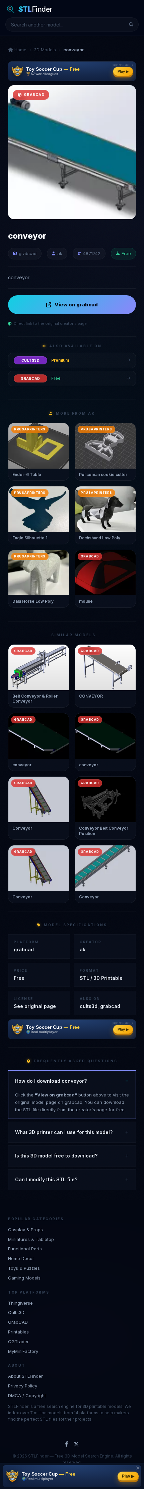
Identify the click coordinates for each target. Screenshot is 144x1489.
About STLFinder (25, 1376)
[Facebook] (66, 1444)
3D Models (45, 49)
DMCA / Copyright (27, 1395)
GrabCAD (18, 1322)
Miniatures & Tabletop (31, 1239)
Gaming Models (24, 1277)
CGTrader (18, 1341)
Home (19, 49)
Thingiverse (20, 1303)
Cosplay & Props (25, 1229)
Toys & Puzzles (24, 1268)
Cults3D (16, 1312)
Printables (18, 1331)
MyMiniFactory (23, 1351)
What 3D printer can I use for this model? (64, 1132)
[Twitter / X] (76, 1444)
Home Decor (21, 1258)
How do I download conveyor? (51, 1081)
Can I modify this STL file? (46, 1179)
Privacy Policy (22, 1385)
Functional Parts (25, 1248)
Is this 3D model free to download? (56, 1155)
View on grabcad (76, 304)
